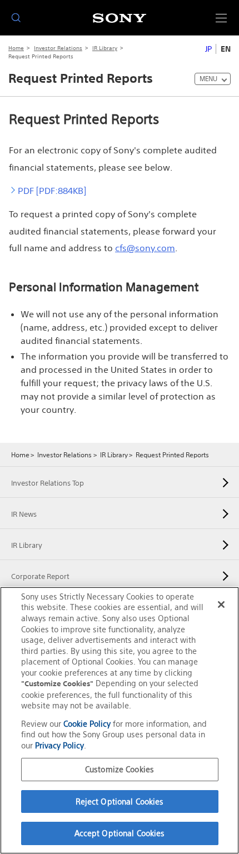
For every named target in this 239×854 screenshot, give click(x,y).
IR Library (104, 48)
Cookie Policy (87, 723)
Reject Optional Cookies (120, 801)
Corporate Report (40, 576)
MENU (208, 78)
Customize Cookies (119, 769)
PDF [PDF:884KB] (52, 190)
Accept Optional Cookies (119, 833)
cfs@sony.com (145, 247)
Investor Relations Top (47, 483)
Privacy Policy (59, 745)
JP (208, 49)
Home (16, 48)
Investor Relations (58, 48)
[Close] (221, 604)
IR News (24, 514)
